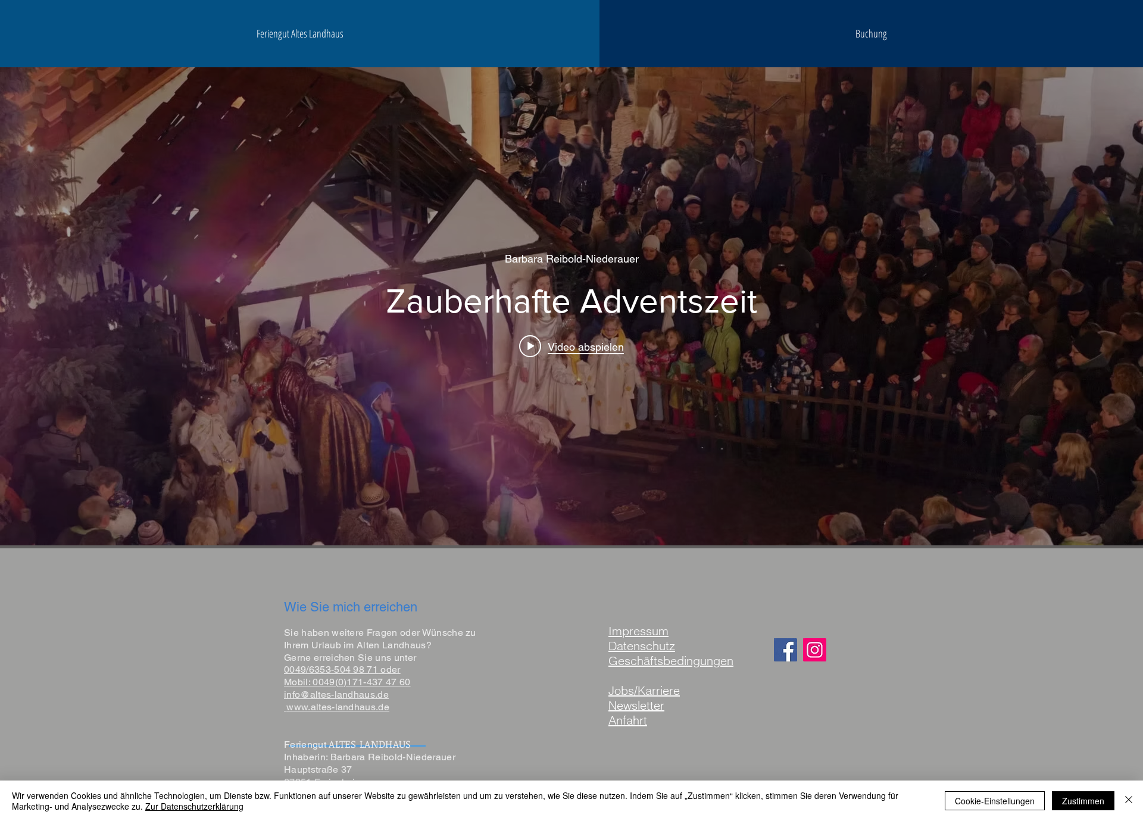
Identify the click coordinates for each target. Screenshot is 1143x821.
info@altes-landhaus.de (336, 694)
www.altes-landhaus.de (337, 707)
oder (389, 669)
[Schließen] (1129, 800)
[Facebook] (785, 649)
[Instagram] (814, 649)
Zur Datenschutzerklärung (194, 806)
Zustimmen (1083, 801)
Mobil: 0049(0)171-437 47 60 (347, 682)
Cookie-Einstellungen (995, 801)
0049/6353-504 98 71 (331, 669)
